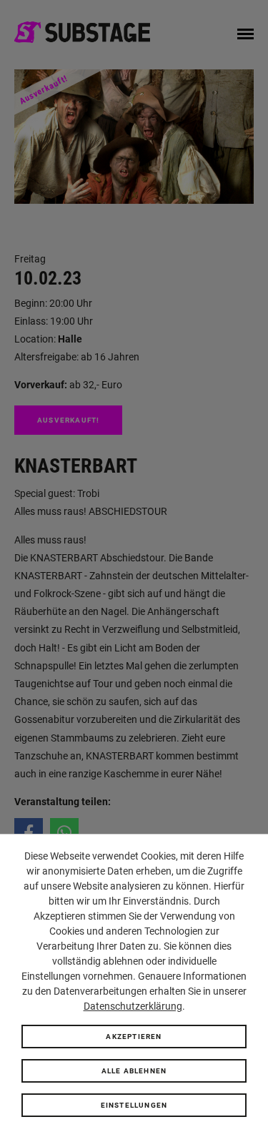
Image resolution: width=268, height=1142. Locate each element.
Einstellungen (134, 1105)
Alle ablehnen (134, 1071)
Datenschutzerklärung (133, 1006)
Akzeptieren (134, 1036)
